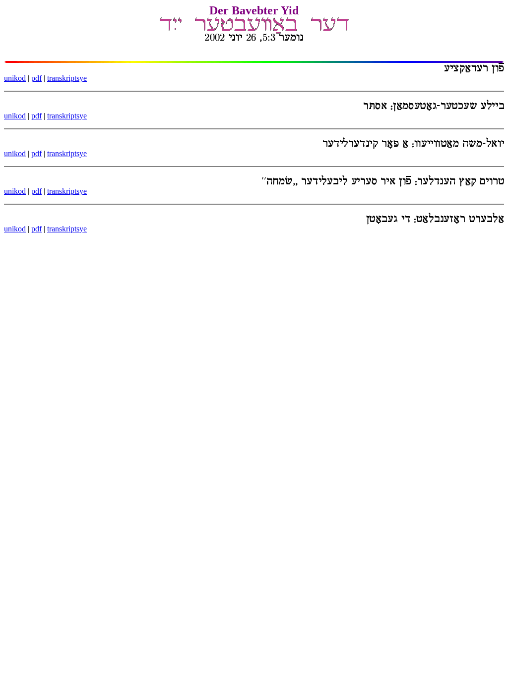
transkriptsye (67, 78)
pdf (36, 78)
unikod (15, 78)
